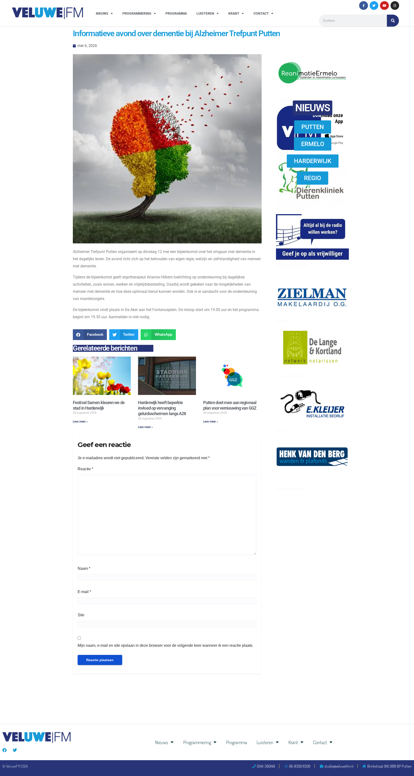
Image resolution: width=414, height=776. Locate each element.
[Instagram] (395, 5)
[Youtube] (384, 5)
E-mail (84, 592)
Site (81, 615)
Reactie (85, 469)
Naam (84, 568)
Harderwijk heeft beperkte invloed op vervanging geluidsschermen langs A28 (162, 408)
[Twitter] (374, 5)
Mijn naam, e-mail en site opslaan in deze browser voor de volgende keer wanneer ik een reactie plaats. (165, 645)
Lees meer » (80, 421)
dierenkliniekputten (292, 210)
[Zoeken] (393, 21)
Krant (233, 13)
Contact (261, 13)
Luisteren (205, 13)
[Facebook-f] (363, 5)
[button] (90, 334)
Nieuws (102, 13)
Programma (176, 13)
